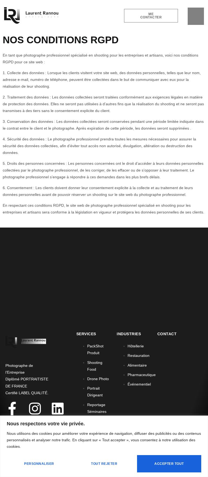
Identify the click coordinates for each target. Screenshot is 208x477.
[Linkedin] (57, 408)
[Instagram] (35, 408)
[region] (104, 446)
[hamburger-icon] (196, 16)
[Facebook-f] (12, 408)
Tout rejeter (104, 464)
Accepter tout (169, 464)
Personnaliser (39, 464)
